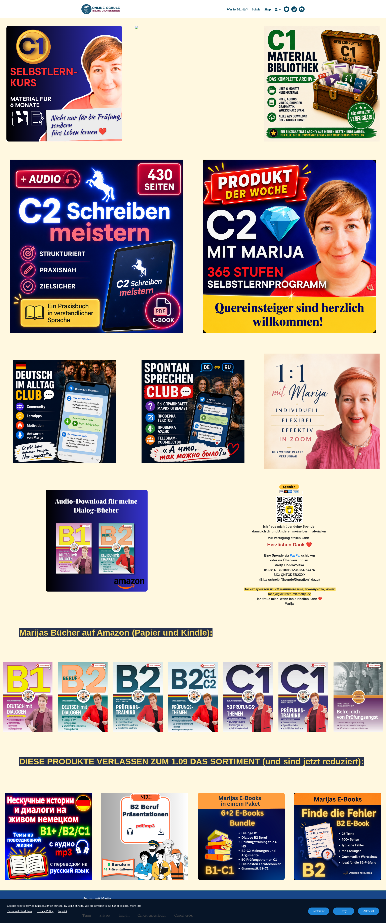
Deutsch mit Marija (96, 898)
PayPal (295, 555)
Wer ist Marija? (237, 9)
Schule (256, 9)
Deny (344, 911)
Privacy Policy (45, 911)
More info (135, 905)
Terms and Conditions (19, 911)
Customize (319, 911)
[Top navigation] (278, 10)
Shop (267, 9)
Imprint (62, 911)
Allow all (368, 911)
